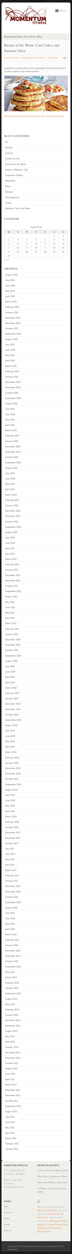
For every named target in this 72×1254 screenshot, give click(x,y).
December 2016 (12, 886)
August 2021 (11, 596)
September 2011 (13, 1106)
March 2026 (11, 301)
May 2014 (10, 1004)
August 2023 (11, 468)
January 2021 (11, 634)
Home (7, 1218)
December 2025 (12, 318)
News (8, 186)
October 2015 (11, 961)
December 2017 (12, 832)
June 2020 (10, 671)
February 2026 (12, 307)
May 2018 (10, 806)
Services (8, 1230)
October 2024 (11, 393)
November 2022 (12, 516)
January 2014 (11, 1015)
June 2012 (10, 1074)
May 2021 (10, 613)
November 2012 (12, 1058)
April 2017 (10, 865)
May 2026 (10, 291)
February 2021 (12, 629)
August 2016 (11, 907)
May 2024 (10, 419)
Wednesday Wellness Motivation (52, 1182)
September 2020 (13, 655)
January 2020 (11, 698)
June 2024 (10, 414)
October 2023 (11, 457)
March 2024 (11, 430)
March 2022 (11, 559)
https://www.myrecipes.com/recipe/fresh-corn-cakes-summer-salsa (34, 116)
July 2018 (10, 795)
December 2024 (12, 382)
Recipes (53, 58)
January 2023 (11, 505)
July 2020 (10, 666)
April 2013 (10, 1042)
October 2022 (11, 521)
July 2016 (10, 913)
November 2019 (12, 709)
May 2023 (10, 484)
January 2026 (11, 312)
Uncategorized (12, 197)
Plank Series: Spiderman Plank (52, 1176)
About (7, 1224)
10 (9, 244)
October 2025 (11, 328)
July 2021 (10, 602)
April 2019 (10, 747)
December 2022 (12, 511)
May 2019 (10, 741)
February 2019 (12, 757)
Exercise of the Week (15, 164)
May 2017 (10, 859)
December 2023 (12, 446)
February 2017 (12, 875)
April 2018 (10, 811)
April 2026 (10, 296)
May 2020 (10, 677)
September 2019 (13, 720)
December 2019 (12, 704)
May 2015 (10, 972)
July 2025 (10, 344)
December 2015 (12, 950)
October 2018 (11, 779)
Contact (8, 1212)
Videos (8, 203)
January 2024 (11, 441)
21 (45, 248)
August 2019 (11, 725)
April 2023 (10, 489)
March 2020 (11, 688)
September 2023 (13, 462)
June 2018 (10, 800)
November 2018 (12, 773)
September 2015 (13, 966)
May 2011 (10, 1127)
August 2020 (11, 661)
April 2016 (10, 929)
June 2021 (10, 607)
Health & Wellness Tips (16, 170)
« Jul (6, 259)
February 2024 (12, 435)
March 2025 (11, 366)
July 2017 (10, 848)
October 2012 (11, 1063)
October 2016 (11, 897)
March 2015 (11, 977)
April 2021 (10, 618)
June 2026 (10, 285)
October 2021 (11, 586)
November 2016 (12, 891)
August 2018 (11, 790)
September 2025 (13, 334)
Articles (9, 147)
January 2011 (11, 1149)
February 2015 (12, 983)
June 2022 (10, 543)
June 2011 (10, 1122)
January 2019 (11, 763)
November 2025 (12, 323)
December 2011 (12, 1090)
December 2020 (12, 639)
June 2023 (10, 478)
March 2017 (11, 870)
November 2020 (12, 645)
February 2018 (12, 822)
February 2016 (12, 940)
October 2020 (11, 650)
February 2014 (12, 1009)
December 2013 (12, 1020)
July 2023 (10, 473)
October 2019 (11, 714)
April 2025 (10, 360)
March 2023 (11, 495)
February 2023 (12, 500)
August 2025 (11, 339)
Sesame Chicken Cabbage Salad (52, 1170)
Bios (6, 1206)
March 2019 (11, 752)
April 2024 (10, 425)
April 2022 (10, 554)
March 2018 (11, 816)
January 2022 (11, 570)
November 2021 (12, 580)
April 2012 (10, 1079)
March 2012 (11, 1084)
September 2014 (13, 993)
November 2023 (12, 452)
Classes (9, 153)
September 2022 (13, 527)
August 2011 (11, 1111)
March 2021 (11, 623)
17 (9, 248)
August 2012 (11, 1068)
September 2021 (13, 591)
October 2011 (11, 1101)
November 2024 (12, 387)
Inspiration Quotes (14, 175)
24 (9, 252)
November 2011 (12, 1095)
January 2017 (11, 881)
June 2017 (10, 854)
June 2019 (10, 736)
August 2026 (11, 275)
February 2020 (12, 693)
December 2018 (12, 768)
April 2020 (10, 682)
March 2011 (10, 1138)
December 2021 (12, 575)
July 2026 (10, 280)
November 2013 (12, 1026)
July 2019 (10, 730)
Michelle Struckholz (34, 58)
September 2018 (13, 784)
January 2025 (11, 377)
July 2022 (10, 537)
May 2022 (10, 548)
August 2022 (11, 532)
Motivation (10, 181)
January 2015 (11, 988)
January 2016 (11, 945)
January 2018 (11, 827)
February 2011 (12, 1143)
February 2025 (12, 371)
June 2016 (10, 918)
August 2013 (11, 1031)
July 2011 (9, 1117)
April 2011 (10, 1133)
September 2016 (13, 902)
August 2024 (11, 403)
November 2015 (12, 956)
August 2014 (11, 999)
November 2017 (12, 838)
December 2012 (12, 1052)
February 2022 (12, 564)
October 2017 (11, 843)
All (6, 142)
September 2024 (13, 398)
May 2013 (10, 1036)
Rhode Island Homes (47, 1210)
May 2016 (10, 924)
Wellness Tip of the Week (17, 208)
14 (45, 244)
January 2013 (11, 1047)
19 (27, 248)
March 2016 (11, 934)
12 (27, 244)
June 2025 (10, 350)
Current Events (12, 158)
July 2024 (10, 409)
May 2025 (10, 355)
